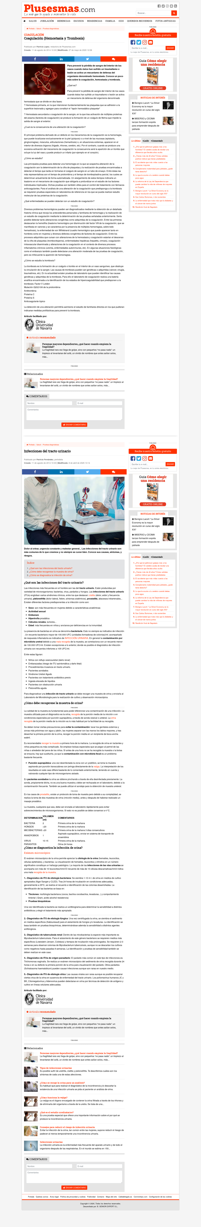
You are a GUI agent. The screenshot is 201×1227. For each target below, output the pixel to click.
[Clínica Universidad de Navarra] (38, 324)
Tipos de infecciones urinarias (56, 1068)
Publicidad (91, 1196)
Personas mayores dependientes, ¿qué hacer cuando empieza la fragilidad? (76, 345)
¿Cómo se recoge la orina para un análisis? (62, 1082)
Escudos (79, 20)
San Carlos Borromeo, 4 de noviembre (150, 197)
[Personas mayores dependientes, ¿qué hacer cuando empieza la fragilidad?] (33, 348)
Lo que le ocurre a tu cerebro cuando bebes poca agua (152, 176)
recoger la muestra (51, 743)
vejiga (97, 766)
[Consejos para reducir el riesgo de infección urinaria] (31, 1131)
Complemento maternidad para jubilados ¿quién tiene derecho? (154, 170)
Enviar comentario (75, 424)
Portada (31, 28)
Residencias (94, 20)
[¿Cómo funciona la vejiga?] (31, 1101)
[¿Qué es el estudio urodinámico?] (31, 1116)
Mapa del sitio (111, 1196)
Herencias (63, 20)
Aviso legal (54, 1196)
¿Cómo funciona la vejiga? (53, 1097)
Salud (33, 20)
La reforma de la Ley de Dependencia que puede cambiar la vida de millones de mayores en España (153, 184)
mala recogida (63, 641)
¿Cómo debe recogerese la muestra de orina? (51, 571)
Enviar (170, 48)
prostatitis (44, 794)
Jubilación (47, 20)
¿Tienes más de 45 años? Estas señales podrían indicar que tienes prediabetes (151, 157)
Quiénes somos (42, 1196)
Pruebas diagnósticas (51, 28)
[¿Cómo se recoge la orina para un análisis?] (31, 1086)
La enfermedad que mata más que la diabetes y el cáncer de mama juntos (154, 202)
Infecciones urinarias (51, 1142)
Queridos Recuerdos (139, 20)
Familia (110, 20)
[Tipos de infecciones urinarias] (31, 1072)
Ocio (121, 20)
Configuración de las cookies (160, 1196)
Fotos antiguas (165, 20)
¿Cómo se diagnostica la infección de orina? (50, 575)
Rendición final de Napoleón (146, 207)
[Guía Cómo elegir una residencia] (152, 74)
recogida (75, 714)
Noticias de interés (153, 97)
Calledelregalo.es (125, 1196)
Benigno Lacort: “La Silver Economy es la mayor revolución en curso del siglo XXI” (151, 192)
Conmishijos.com (140, 1196)
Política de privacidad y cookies (73, 1196)
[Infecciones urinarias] (31, 1146)
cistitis (92, 595)
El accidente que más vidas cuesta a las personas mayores (151, 163)
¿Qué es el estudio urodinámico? (57, 1112)
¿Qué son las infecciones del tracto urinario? (50, 568)
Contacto (100, 1196)
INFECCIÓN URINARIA (76, 638)
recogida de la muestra (45, 872)
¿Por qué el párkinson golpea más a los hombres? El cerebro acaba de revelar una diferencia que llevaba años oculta (152, 149)
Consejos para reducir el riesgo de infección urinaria (67, 1127)
